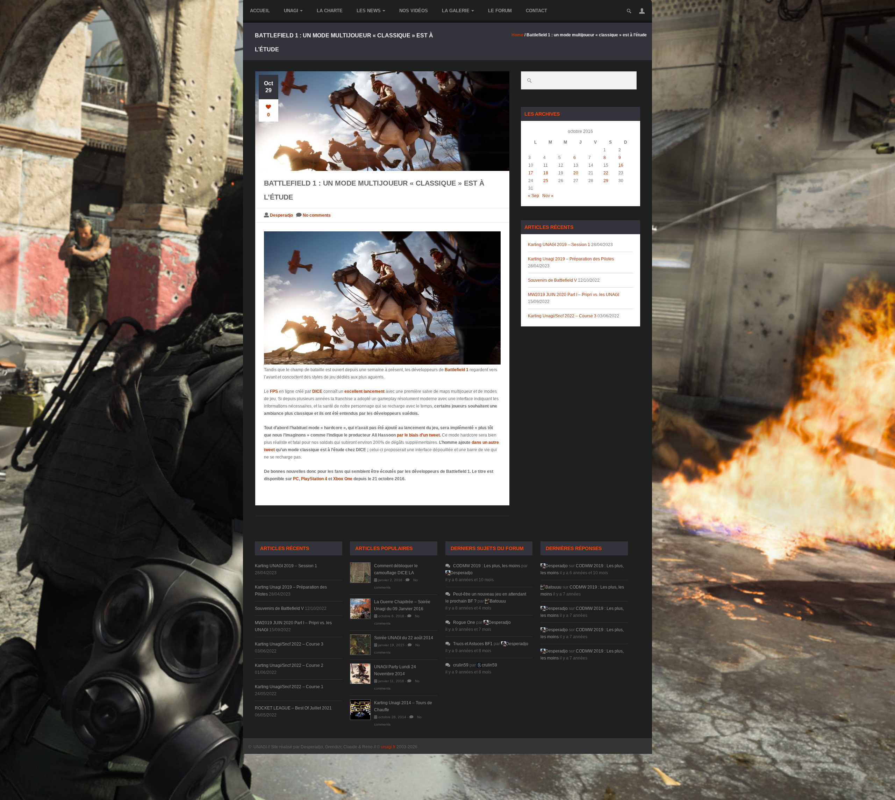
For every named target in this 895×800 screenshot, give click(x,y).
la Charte (330, 10)
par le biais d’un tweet (418, 435)
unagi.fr (388, 746)
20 (575, 173)
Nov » (547, 195)
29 (605, 180)
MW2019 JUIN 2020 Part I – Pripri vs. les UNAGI (573, 294)
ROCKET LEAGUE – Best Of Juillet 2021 (293, 708)
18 (545, 173)
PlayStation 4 (314, 478)
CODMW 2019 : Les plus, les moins (486, 565)
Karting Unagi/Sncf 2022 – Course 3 (562, 315)
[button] (642, 10)
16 (620, 165)
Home (517, 35)
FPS (274, 391)
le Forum (500, 10)
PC (296, 478)
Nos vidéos (413, 10)
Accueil (260, 10)
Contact (536, 10)
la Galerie (456, 10)
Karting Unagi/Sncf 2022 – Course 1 (289, 686)
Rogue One (464, 622)
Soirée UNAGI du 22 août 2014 (403, 637)
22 (605, 173)
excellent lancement (364, 391)
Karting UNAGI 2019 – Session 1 (559, 244)
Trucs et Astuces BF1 (473, 643)
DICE (317, 391)
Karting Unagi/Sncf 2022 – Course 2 (289, 665)
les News (369, 10)
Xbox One (342, 478)
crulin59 (460, 665)
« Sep (533, 195)
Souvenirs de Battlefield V (552, 280)
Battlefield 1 (456, 369)
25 (545, 180)
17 (530, 173)
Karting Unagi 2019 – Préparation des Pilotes (571, 259)
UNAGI (291, 10)
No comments (317, 215)
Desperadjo (281, 215)
